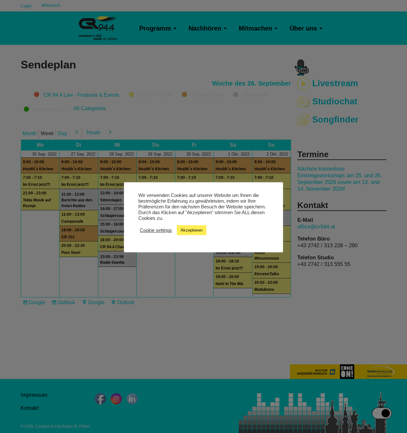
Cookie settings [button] (156, 230)
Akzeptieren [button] (192, 230)
